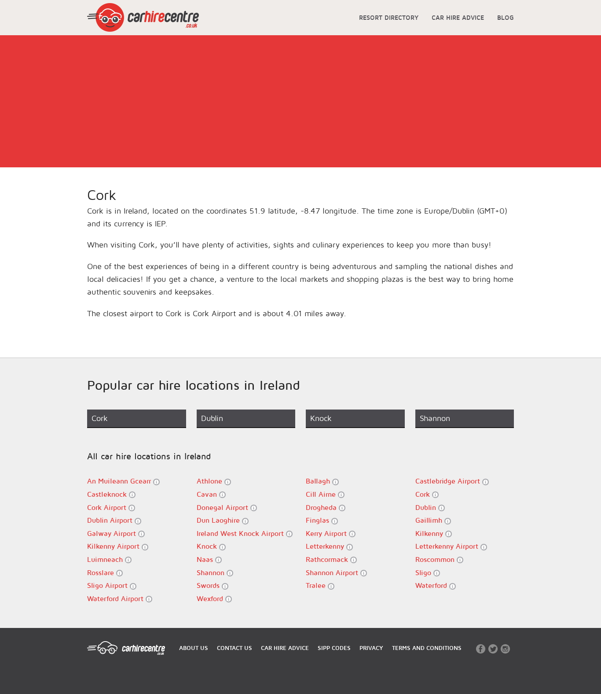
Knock (208, 546)
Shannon (212, 572)
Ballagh (319, 481)
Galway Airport (112, 533)
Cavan (208, 494)
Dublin (426, 507)
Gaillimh (429, 520)
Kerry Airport (327, 533)
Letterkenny (326, 546)
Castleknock (108, 494)
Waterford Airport (116, 598)
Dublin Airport (111, 520)
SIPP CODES (334, 647)
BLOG (505, 17)
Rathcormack (328, 559)
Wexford (211, 598)
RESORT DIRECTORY (388, 17)
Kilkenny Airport (114, 546)
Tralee (317, 585)
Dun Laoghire (219, 520)
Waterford (432, 585)
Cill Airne (322, 494)
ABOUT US (193, 647)
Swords (209, 585)
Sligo (424, 572)
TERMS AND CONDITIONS (427, 647)
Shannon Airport (333, 572)
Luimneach (106, 559)
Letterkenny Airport (447, 546)
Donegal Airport (223, 507)
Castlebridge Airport (448, 481)
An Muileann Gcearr (120, 481)
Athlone (210, 481)
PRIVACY (371, 647)
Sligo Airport (108, 585)
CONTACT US (234, 647)
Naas (206, 559)
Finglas (318, 520)
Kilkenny (430, 533)
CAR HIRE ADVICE (458, 17)
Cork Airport (107, 507)
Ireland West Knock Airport (241, 533)
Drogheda (322, 507)
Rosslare (101, 572)
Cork (423, 494)
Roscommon (436, 559)
